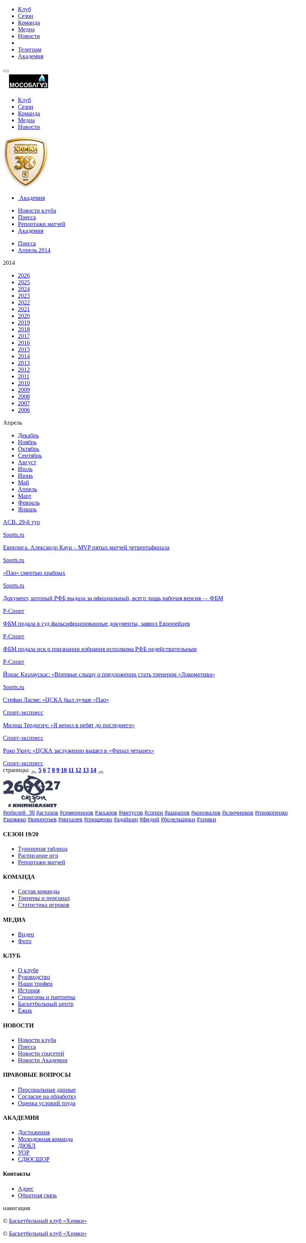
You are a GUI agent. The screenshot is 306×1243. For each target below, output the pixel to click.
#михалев (70, 819)
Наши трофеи (35, 983)
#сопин (153, 812)
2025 (24, 282)
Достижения (34, 1132)
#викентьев (42, 819)
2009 (24, 390)
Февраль (29, 502)
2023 (24, 295)
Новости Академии (43, 1060)
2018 (24, 329)
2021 (24, 309)
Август (27, 462)
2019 (24, 322)
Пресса (27, 217)
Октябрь (28, 449)
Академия (30, 56)
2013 (24, 363)
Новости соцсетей (41, 1053)
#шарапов (177, 812)
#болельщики (178, 819)
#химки (206, 819)
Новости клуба (37, 210)
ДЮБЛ (26, 1146)
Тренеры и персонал (44, 898)
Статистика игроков (43, 905)
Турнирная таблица (43, 849)
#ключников (237, 812)
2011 (23, 376)
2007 (24, 403)
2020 (24, 316)
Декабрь (28, 435)
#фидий (149, 819)
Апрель (27, 489)
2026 (24, 275)
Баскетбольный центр (46, 1004)
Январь (27, 509)
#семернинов (76, 812)
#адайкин (126, 819)
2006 (24, 410)
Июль (25, 469)
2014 (24, 356)
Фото (24, 941)
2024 (24, 289)
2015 (24, 349)
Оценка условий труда (46, 1103)
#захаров (106, 812)
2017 (24, 336)
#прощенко (98, 819)
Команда (29, 22)
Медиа (26, 29)
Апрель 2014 (34, 250)
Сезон (25, 16)
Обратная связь (37, 1195)
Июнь (25, 475)
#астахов (47, 812)
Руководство (34, 977)
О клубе (28, 970)
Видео (26, 934)
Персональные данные (47, 1090)
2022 (24, 302)
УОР (23, 1152)
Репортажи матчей (41, 224)
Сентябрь (30, 455)
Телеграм (29, 49)
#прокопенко (271, 812)
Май (23, 482)
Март (24, 496)
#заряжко (14, 819)
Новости (29, 36)
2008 (24, 396)
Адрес (26, 1188)
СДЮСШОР (34, 1159)
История (29, 990)
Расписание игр (38, 855)
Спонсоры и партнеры (46, 997)
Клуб (24, 9)
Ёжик (25, 1010)
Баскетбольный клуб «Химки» (48, 1221)
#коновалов (206, 812)
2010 (24, 383)
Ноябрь (27, 442)
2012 (24, 369)
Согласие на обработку (47, 1096)
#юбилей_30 (19, 812)
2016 (24, 343)
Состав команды (39, 891)
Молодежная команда (45, 1139)
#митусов (131, 812)
